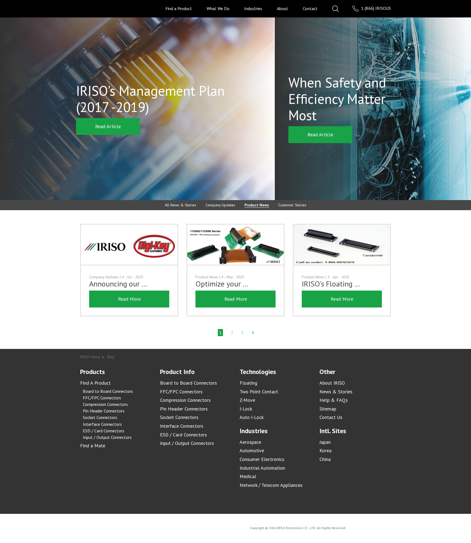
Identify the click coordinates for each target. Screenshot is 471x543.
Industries (253, 8)
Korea (325, 450)
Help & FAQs (333, 400)
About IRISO (332, 383)
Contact (310, 8)
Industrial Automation (262, 468)
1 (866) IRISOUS (375, 8)
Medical (248, 476)
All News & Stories (180, 205)
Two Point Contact (259, 391)
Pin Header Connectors (104, 411)
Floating (248, 383)
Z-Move (247, 400)
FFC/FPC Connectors (102, 397)
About (282, 8)
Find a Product (178, 8)
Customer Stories (292, 205)
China (325, 459)
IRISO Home (90, 356)
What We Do (218, 8)
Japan (325, 442)
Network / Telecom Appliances (271, 485)
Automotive (252, 450)
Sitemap (327, 409)
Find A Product (95, 383)
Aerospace (250, 442)
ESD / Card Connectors (103, 430)
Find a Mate (92, 445)
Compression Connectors (105, 404)
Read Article (108, 126)
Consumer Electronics (262, 459)
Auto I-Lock (252, 417)
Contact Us (330, 417)
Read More (129, 299)
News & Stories (335, 391)
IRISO (95, 8)
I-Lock (246, 409)
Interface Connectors (102, 424)
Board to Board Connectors (108, 391)
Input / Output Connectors (107, 437)
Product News (256, 205)
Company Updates (220, 205)
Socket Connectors (100, 417)
